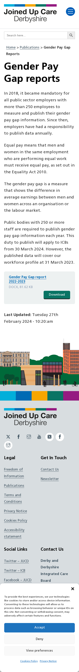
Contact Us (50, 469)
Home (11, 47)
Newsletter (50, 479)
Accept (39, 627)
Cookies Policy (29, 661)
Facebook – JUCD (18, 580)
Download (57, 294)
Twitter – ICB (14, 571)
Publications (29, 47)
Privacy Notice (48, 661)
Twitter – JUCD (16, 561)
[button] (73, 589)
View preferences (39, 650)
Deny (39, 639)
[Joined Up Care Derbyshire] (30, 21)
